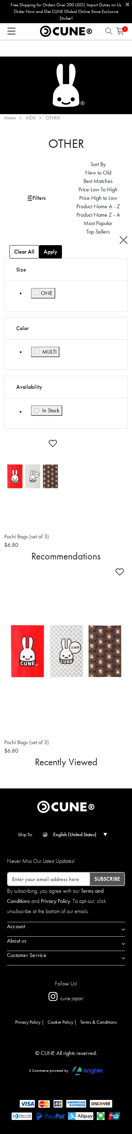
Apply (50, 251)
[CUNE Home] (66, 30)
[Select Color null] (9, 525)
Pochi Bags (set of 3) (26, 536)
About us (16, 940)
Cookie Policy (60, 1022)
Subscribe (107, 879)
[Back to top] (117, 1096)
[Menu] (11, 33)
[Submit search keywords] (109, 33)
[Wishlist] (48, 442)
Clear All (24, 251)
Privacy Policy (55, 901)
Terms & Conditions (98, 1022)
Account (16, 926)
